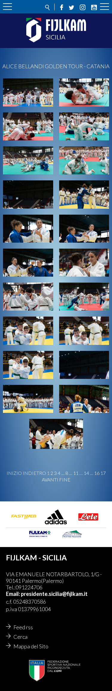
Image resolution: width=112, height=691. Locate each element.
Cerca (20, 636)
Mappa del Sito (30, 646)
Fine (64, 479)
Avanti (50, 479)
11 (76, 473)
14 (86, 473)
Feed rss (23, 627)
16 (96, 473)
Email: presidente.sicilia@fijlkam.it (47, 594)
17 (103, 473)
